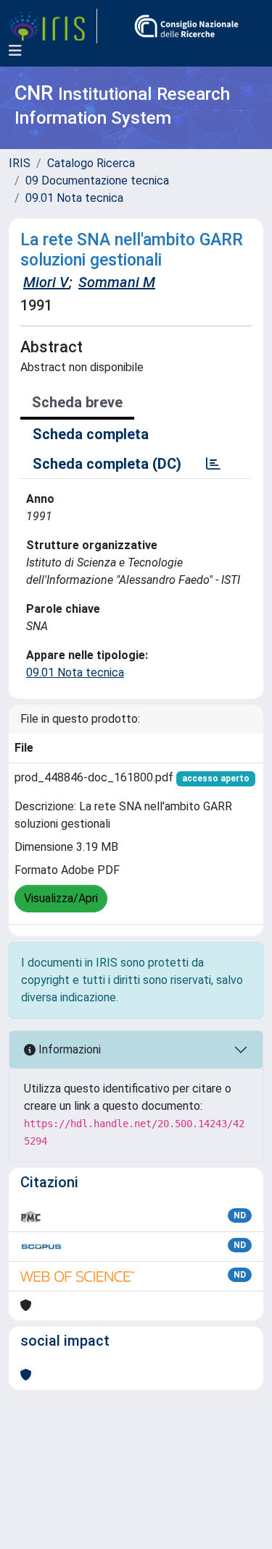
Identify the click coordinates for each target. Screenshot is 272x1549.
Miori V (46, 282)
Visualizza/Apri (61, 898)
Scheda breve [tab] (77, 402)
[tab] (213, 464)
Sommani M (116, 282)
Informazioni (68, 1049)
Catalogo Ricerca (91, 163)
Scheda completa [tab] (91, 434)
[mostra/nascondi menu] (15, 50)
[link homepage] (53, 26)
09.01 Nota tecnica (74, 198)
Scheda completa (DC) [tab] (107, 463)
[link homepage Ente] (186, 26)
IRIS (19, 163)
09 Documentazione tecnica (97, 180)
